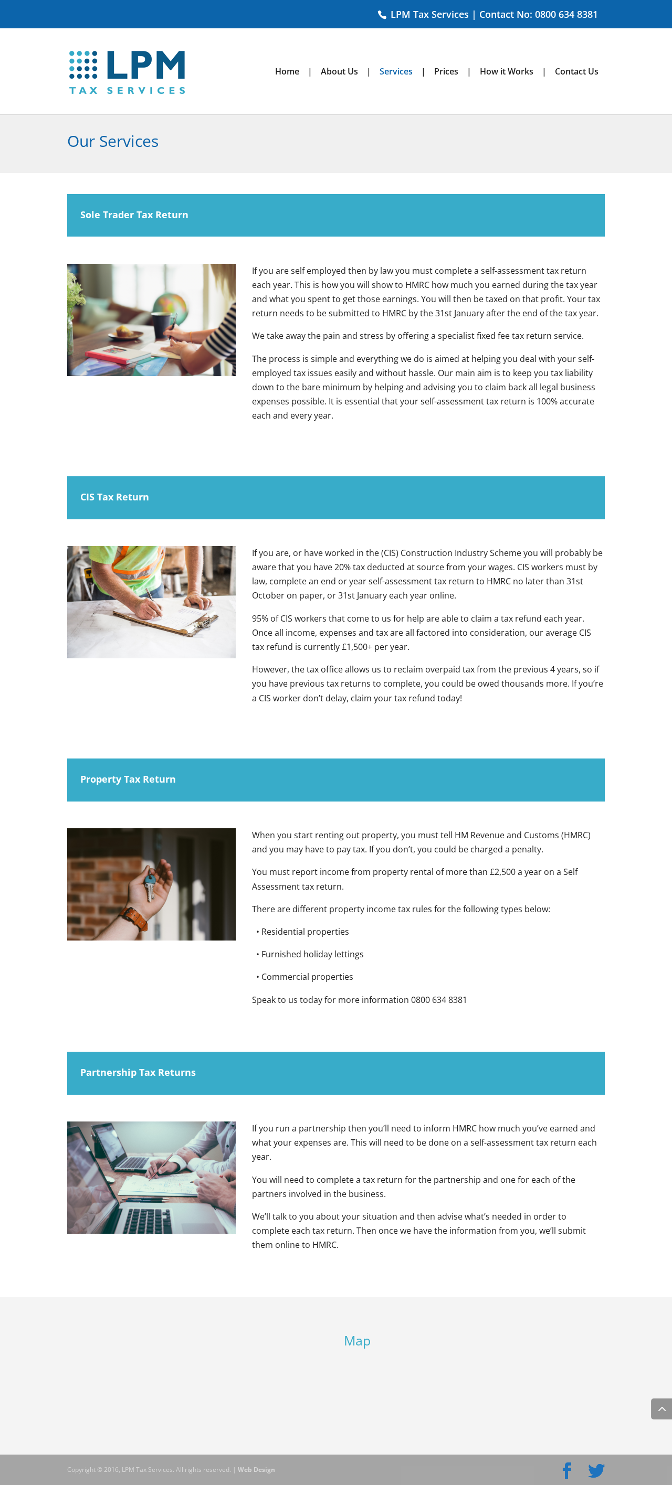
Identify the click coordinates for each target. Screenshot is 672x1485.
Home (287, 72)
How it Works (506, 72)
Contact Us (576, 72)
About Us (339, 72)
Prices (446, 72)
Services (396, 72)
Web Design (256, 1469)
